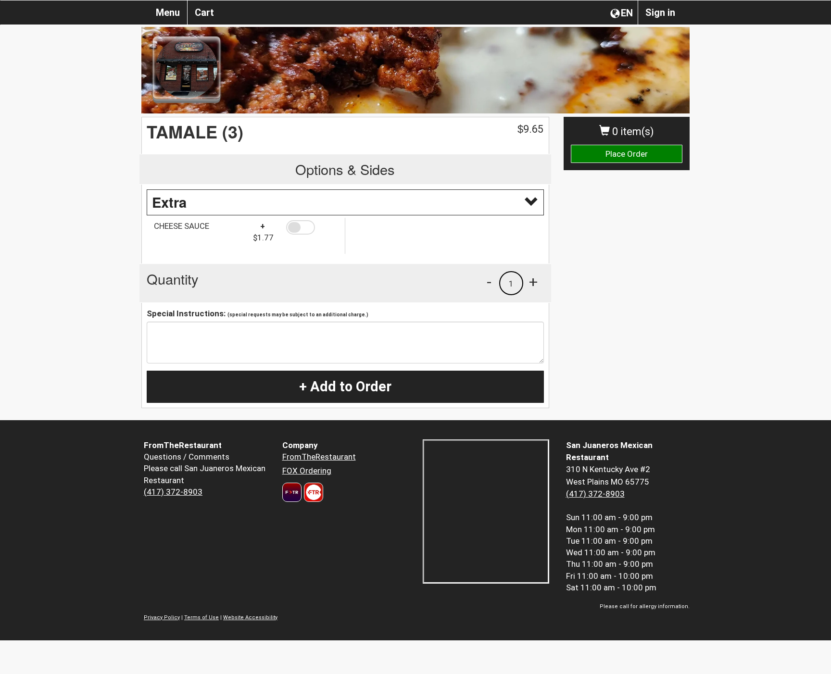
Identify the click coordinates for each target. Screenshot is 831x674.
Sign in (660, 12)
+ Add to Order (345, 386)
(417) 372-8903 (173, 492)
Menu (168, 12)
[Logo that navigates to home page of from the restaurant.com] (292, 492)
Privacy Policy (162, 617)
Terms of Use (201, 617)
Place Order (626, 154)
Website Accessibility (250, 617)
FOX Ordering (306, 470)
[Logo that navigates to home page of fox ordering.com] (312, 492)
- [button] (489, 282)
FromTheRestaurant (319, 457)
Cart (204, 12)
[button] (312, 227)
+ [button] (533, 282)
